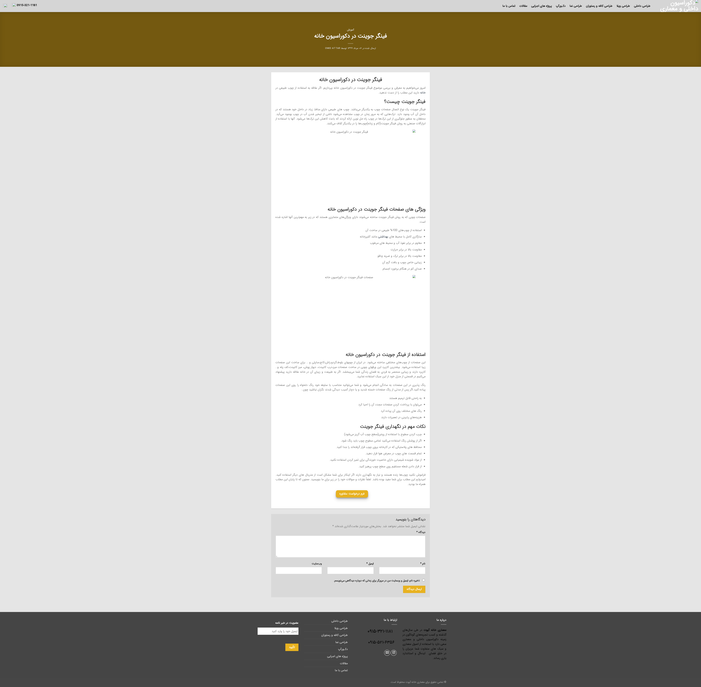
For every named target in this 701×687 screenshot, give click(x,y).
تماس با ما (508, 6)
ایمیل (370, 564)
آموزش (350, 30)
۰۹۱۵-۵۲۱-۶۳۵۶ (381, 642)
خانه (423, 92)
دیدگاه (420, 532)
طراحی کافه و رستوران (599, 6)
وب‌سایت (317, 564)
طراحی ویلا (623, 6)
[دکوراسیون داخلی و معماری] (677, 6)
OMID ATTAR (332, 48)
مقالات (523, 6)
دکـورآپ (561, 6)
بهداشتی (383, 236)
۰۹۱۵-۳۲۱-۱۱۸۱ (382, 631)
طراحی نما (576, 6)
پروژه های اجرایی (541, 6)
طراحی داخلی (642, 6)
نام (422, 564)
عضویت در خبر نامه (286, 623)
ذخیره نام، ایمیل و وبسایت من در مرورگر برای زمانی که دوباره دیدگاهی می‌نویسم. (377, 581)
